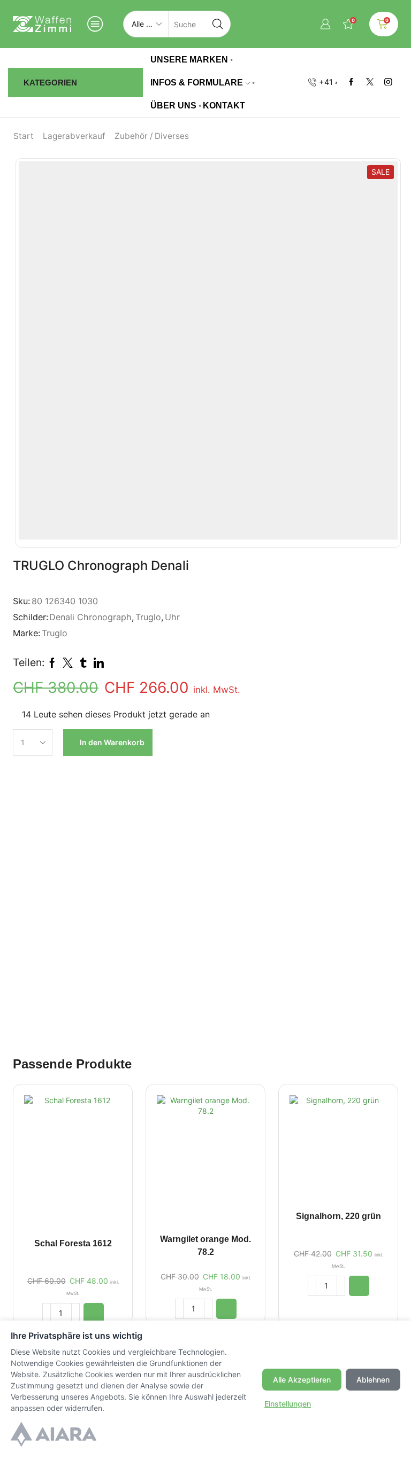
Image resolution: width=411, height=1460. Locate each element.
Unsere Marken (189, 59)
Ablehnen (373, 1379)
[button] (93, 1313)
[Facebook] (351, 82)
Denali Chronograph (90, 617)
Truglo (148, 617)
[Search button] (217, 24)
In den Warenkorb (112, 742)
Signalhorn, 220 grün (338, 1216)
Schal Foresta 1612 (73, 1243)
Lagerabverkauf (74, 136)
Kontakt (224, 105)
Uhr (172, 617)
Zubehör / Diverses (152, 136)
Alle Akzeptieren (302, 1379)
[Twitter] (370, 82)
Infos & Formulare (196, 82)
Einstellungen (287, 1403)
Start (23, 136)
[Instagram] (388, 82)
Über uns (173, 105)
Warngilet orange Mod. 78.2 (205, 1245)
